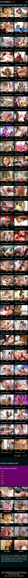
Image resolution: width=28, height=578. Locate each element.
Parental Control (20, 576)
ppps (2, 476)
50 (26, 456)
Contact (6, 576)
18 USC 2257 (11, 576)
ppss (2, 483)
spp (2, 478)
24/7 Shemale (7, 2)
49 (24, 456)
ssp (2, 481)
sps (2, 471)
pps (2, 474)
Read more (3, 562)
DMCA (15, 576)
